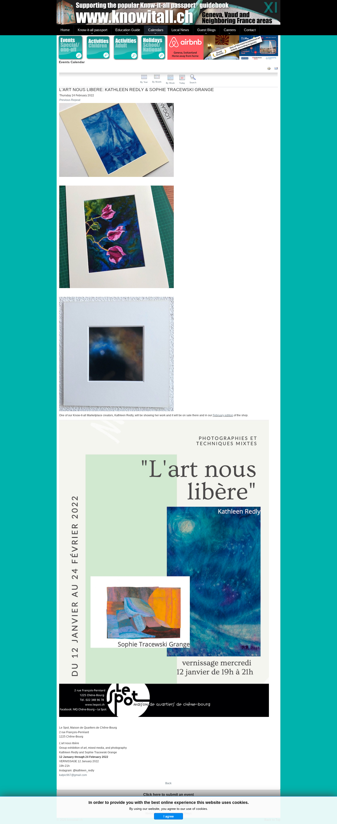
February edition (223, 415)
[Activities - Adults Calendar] (126, 47)
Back (168, 783)
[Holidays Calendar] (153, 47)
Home (65, 30)
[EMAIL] (276, 68)
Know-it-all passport (92, 30)
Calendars (155, 30)
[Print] (269, 68)
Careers (230, 30)
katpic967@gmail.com (73, 775)
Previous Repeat (69, 100)
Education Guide (127, 30)
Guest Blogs (206, 30)
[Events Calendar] (70, 47)
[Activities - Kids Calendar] (98, 48)
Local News (180, 30)
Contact (250, 30)
